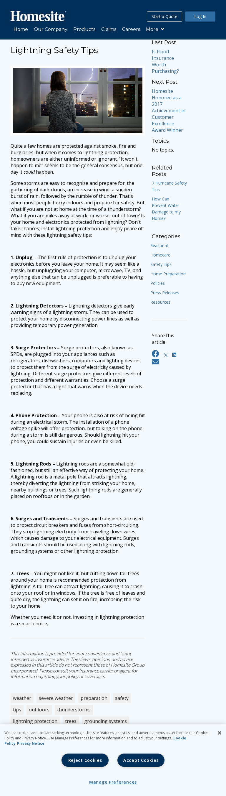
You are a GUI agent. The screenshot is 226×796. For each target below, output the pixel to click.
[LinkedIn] (174, 354)
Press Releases (164, 292)
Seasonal (159, 245)
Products (84, 29)
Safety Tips (161, 264)
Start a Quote (164, 16)
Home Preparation (168, 274)
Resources (160, 302)
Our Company (50, 29)
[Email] (155, 362)
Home (21, 29)
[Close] (219, 732)
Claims (108, 29)
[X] (165, 354)
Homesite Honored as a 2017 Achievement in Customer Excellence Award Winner (168, 110)
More (152, 29)
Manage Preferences (113, 782)
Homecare (160, 255)
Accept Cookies (141, 760)
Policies (157, 283)
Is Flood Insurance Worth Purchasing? (165, 61)
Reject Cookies (85, 760)
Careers (131, 29)
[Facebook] (155, 354)
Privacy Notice (30, 743)
